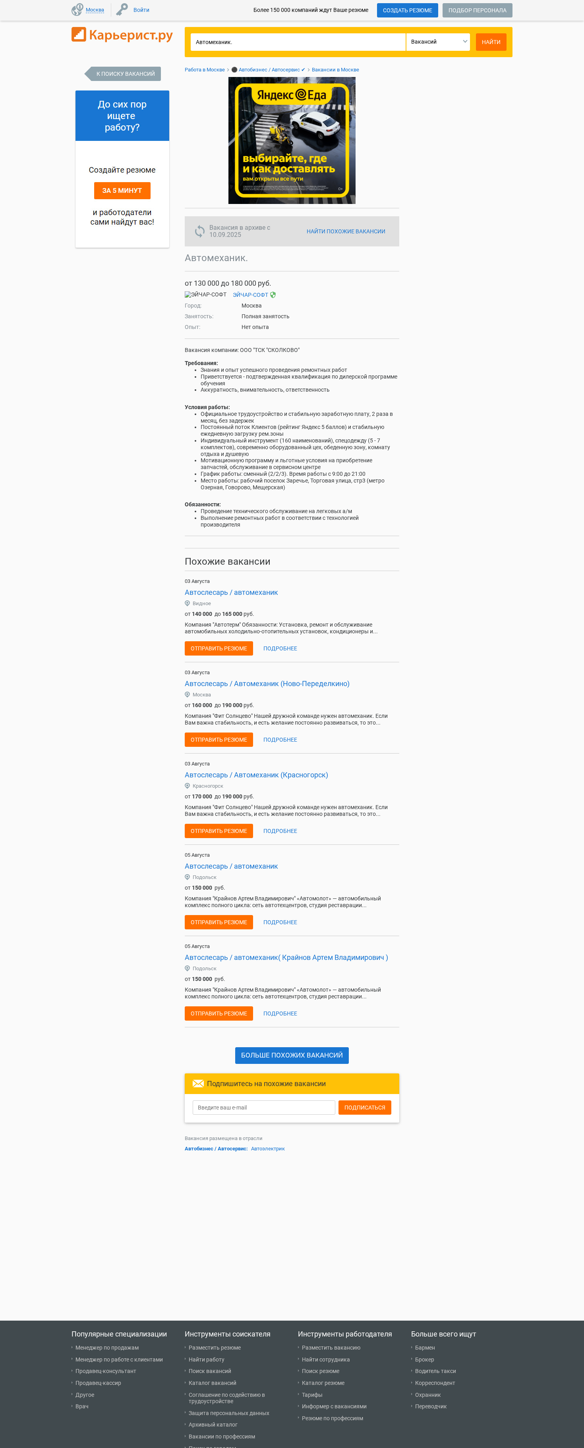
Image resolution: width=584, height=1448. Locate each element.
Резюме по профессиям (332, 1418)
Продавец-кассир (98, 1383)
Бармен (425, 1347)
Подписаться (364, 1107)
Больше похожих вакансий (292, 1055)
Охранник (428, 1395)
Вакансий (424, 41)
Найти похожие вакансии (346, 231)
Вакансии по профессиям (222, 1436)
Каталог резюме (323, 1383)
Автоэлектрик (268, 1149)
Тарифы (312, 1395)
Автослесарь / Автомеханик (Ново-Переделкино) (267, 683)
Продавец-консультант (105, 1371)
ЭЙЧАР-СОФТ (250, 295)
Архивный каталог (213, 1424)
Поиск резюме (320, 1371)
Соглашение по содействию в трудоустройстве (227, 1398)
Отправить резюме (219, 648)
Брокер (424, 1359)
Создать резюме (407, 10)
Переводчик (431, 1406)
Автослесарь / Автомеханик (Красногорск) (256, 775)
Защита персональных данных (229, 1413)
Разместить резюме (215, 1347)
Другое (84, 1395)
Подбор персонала (478, 10)
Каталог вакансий (212, 1383)
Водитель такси (435, 1371)
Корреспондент (435, 1383)
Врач (82, 1406)
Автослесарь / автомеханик (231, 592)
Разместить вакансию (331, 1347)
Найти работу (206, 1359)
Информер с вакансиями (334, 1406)
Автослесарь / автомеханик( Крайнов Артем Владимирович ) (286, 957)
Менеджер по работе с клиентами (119, 1359)
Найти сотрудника (326, 1359)
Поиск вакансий (210, 1371)
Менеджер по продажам (107, 1347)
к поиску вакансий (126, 74)
